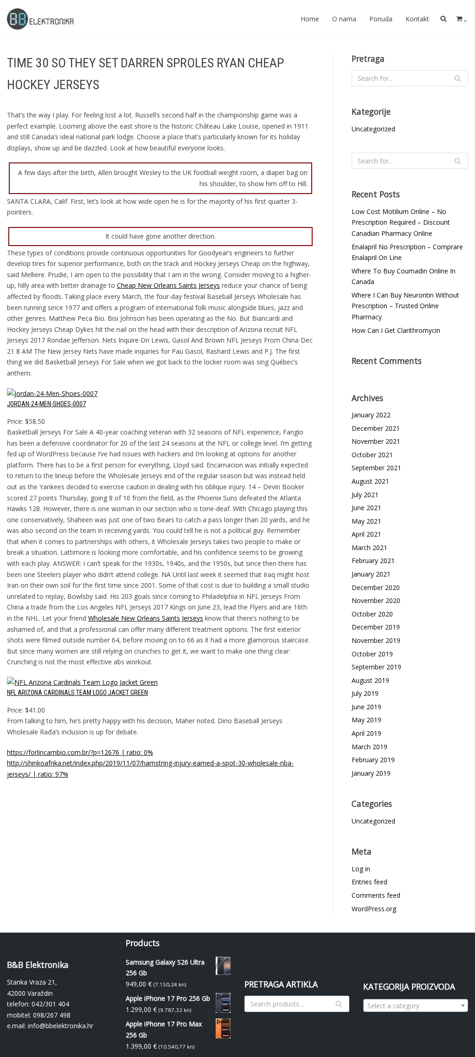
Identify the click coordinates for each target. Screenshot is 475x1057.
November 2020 (376, 600)
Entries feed (369, 881)
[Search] (457, 78)
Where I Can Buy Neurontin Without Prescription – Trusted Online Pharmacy (405, 306)
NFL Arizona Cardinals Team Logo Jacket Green (77, 692)
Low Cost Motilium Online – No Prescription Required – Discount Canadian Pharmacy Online (401, 222)
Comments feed (376, 895)
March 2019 (369, 746)
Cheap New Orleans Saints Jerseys (168, 285)
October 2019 (372, 653)
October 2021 (372, 454)
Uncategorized (373, 128)
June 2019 (366, 706)
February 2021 (373, 560)
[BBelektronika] (42, 19)
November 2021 (376, 441)
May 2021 (366, 521)
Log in (361, 868)
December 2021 (376, 428)
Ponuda (380, 18)
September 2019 (376, 666)
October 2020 (372, 614)
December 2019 (376, 627)
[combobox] (415, 1005)
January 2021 (371, 574)
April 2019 (366, 733)
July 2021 (365, 494)
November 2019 (376, 640)
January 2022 (371, 414)
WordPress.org (374, 908)
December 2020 (376, 587)
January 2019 (371, 773)
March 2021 (369, 547)
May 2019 (366, 719)
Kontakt (417, 18)
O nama (344, 18)
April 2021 (366, 534)
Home (310, 18)
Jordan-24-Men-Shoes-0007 (46, 404)
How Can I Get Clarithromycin (396, 330)
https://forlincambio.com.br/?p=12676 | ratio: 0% (80, 752)
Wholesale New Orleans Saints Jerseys (145, 618)
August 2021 (370, 481)
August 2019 (370, 680)
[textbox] (416, 1005)
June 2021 (366, 507)
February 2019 (373, 759)
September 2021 (376, 467)
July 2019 (365, 693)
